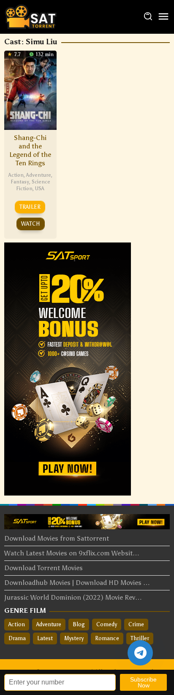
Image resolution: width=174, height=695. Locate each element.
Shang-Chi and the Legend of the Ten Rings (30, 150)
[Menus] (163, 17)
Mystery (74, 638)
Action (16, 175)
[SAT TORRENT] (30, 16)
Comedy (106, 624)
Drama (17, 638)
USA (39, 188)
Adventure (38, 175)
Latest (45, 638)
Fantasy (20, 182)
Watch (30, 224)
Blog (79, 624)
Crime (136, 624)
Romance (107, 638)
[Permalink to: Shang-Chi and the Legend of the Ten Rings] (30, 89)
